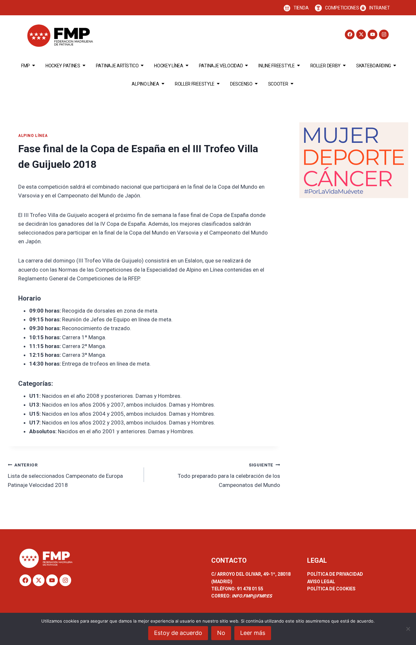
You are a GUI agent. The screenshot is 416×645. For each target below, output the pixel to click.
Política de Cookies (331, 588)
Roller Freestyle (194, 84)
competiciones (342, 7)
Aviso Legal (321, 581)
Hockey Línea (168, 65)
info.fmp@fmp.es (252, 595)
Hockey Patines (63, 65)
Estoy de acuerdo (178, 632)
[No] (408, 628)
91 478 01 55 (249, 588)
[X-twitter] (361, 34)
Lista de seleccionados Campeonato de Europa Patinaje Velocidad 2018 (65, 475)
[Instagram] (384, 34)
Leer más (252, 632)
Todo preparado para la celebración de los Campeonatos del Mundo (229, 475)
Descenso (241, 84)
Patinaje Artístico (117, 65)
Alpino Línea (145, 84)
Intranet (379, 7)
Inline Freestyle (276, 65)
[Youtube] (372, 34)
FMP (25, 65)
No (221, 632)
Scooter (278, 84)
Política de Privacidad (335, 574)
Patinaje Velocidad (221, 65)
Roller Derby (325, 65)
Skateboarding (373, 65)
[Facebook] (350, 34)
